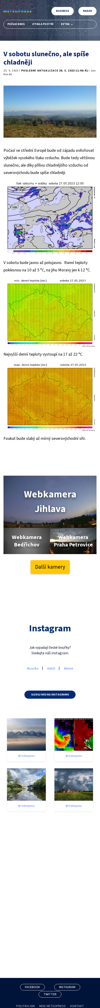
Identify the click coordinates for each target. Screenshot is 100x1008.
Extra (65, 24)
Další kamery (50, 567)
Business (62, 11)
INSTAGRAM (67, 987)
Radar (87, 11)
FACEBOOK (32, 987)
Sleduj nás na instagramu (50, 695)
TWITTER (50, 994)
